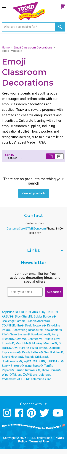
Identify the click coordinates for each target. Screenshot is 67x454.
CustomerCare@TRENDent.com (26, 228)
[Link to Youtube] (58, 415)
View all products (34, 193)
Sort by (9, 154)
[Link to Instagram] (7, 415)
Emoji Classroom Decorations (33, 47)
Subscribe (54, 291)
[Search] (60, 27)
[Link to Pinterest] (32, 415)
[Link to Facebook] (19, 415)
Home (6, 47)
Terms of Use (39, 441)
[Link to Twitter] (44, 415)
